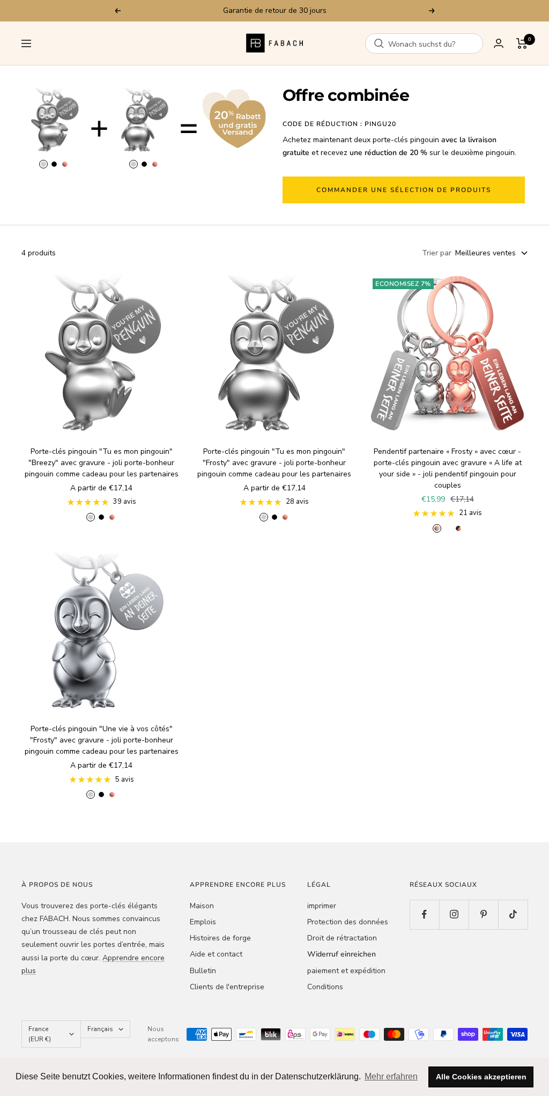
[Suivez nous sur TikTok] (513, 914)
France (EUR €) (39, 1034)
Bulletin (203, 971)
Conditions (325, 987)
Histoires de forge (220, 938)
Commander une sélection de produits (403, 190)
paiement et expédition (346, 971)
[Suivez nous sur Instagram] (454, 914)
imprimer (321, 906)
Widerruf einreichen (341, 954)
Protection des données (347, 922)
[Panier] (522, 43)
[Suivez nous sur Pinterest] (483, 914)
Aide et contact (216, 954)
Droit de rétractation (342, 938)
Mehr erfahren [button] (391, 1076)
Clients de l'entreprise (227, 987)
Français (100, 1029)
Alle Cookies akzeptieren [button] (481, 1076)
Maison (202, 906)
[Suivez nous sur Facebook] (424, 914)
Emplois (203, 922)
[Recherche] (379, 43)
